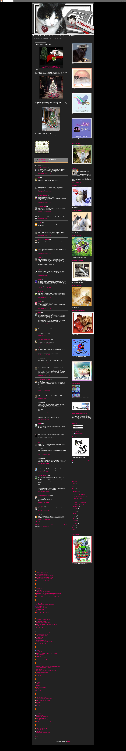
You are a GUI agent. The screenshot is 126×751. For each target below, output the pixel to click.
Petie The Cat (39, 694)
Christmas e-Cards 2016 (69, 35)
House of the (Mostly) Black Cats (43, 643)
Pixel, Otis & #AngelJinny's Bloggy (43, 700)
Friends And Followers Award (80, 502)
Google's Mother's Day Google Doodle (43, 732)
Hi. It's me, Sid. (38, 713)
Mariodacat (81, 170)
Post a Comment (39, 521)
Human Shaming (39, 588)
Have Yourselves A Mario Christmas (81, 494)
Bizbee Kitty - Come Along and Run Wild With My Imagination (48, 593)
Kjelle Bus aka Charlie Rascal (44, 495)
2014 (74, 488)
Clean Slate (76, 493)
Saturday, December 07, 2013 (44, 454)
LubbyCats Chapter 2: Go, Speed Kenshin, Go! (44, 578)
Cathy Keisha (40, 506)
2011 (74, 527)
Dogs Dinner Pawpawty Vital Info (42, 688)
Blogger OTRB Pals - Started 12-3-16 (42, 38)
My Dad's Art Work (42, 35)
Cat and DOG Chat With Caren (44, 379)
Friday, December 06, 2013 (43, 419)
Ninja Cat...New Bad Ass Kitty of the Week (43, 726)
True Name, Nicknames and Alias (42, 572)
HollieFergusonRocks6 (41, 640)
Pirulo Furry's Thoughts (41, 697)
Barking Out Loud (39, 587)
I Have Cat (38, 650)
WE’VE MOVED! (39, 651)
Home (34, 35)
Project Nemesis (39, 638)
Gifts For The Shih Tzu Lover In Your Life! (43, 667)
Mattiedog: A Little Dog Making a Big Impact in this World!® (48, 666)
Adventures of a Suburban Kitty (42, 580)
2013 (74, 490)
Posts (75, 425)
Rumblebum (38, 705)
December (76, 491)
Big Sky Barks (39, 590)
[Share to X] (53, 159)
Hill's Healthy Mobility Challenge (41, 581)
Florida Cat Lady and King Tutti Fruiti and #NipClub (46, 624)
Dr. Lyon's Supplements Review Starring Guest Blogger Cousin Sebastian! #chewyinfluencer (52, 722)
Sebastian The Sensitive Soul (42, 709)
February (76, 521)
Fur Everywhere (41, 347)
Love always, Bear (40, 663)
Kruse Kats (38, 656)
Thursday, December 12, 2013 (44, 519)
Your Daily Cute (39, 731)
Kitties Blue (40, 366)
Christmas (40, 161)
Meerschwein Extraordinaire (42, 672)
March (75, 520)
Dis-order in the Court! (40, 585)
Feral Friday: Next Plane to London (42, 716)
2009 (74, 530)
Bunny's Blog (39, 603)
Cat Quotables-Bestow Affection (41, 710)
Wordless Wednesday (40, 729)
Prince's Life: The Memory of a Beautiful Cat (44, 698)
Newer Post (37, 524)
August (75, 511)
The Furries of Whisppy (42, 195)
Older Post (65, 524)
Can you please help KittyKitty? (41, 695)
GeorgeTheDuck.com (40, 627)
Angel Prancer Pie (41, 327)
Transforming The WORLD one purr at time (43, 619)
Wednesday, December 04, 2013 (44, 173)
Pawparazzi (38, 683)
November (76, 506)
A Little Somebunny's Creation (42, 574)
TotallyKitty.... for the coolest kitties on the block (46, 725)
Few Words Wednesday (79, 504)
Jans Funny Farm (41, 467)
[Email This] (50, 159)
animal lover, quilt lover (42, 167)
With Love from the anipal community (42, 680)
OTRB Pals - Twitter (57, 38)
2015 (74, 486)
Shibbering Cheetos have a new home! (43, 622)
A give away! (38, 706)
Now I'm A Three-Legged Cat (42, 675)
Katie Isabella (40, 269)
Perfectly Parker (39, 690)
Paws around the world (41, 687)
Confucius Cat (39, 618)
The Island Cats (41, 291)
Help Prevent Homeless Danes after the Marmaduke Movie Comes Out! (48, 601)
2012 (74, 525)
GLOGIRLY (40, 301)
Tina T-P (39, 312)
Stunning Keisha (39, 715)
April (75, 518)
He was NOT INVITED (40, 648)
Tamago (39, 423)
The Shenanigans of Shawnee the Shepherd (45, 721)
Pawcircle (38, 685)
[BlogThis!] (51, 159)
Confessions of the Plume (41, 616)
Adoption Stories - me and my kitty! (42, 719)
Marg (39, 177)
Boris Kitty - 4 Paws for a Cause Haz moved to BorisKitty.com (49, 596)
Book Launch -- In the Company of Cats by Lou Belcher (46, 670)
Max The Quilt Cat (39, 669)
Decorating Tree (45, 161)
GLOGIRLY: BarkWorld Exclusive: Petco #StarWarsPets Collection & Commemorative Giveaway (53, 597)
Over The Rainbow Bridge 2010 (42, 679)
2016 (74, 484)
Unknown (40, 222)
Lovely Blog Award (78, 498)
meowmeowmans (41, 394)
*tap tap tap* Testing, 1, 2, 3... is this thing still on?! (45, 594)
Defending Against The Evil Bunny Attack (43, 591)
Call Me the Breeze (40, 609)
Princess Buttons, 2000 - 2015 (41, 607)
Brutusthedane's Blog (40, 600)
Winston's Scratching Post (41, 728)
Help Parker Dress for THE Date (42, 657)
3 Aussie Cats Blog (77, 420)
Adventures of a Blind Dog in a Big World (44, 577)
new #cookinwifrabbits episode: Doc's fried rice (44, 575)
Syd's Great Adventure (41, 718)
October (76, 508)
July (75, 513)
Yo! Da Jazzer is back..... (40, 654)
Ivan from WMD (41, 185)
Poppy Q (38, 702)
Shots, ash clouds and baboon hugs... (42, 673)
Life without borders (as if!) (41, 659)
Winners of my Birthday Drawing (41, 635)
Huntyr (37, 647)
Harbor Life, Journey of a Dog (42, 634)
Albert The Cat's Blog (40, 584)
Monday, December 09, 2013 (43, 502)
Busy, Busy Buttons (40, 606)
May (75, 516)
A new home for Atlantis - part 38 (41, 660)
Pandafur (38, 682)
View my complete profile (77, 182)
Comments (76, 427)
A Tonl (39, 514)
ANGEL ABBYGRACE (42, 215)
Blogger (68, 741)
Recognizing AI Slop (39, 610)
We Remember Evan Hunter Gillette (42, 644)
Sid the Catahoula (39, 712)
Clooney (39, 257)
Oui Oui (39, 279)
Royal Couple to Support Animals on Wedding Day (45, 604)
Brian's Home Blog (42, 206)
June (75, 515)
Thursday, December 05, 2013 (44, 323)
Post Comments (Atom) (44, 526)
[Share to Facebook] (54, 159)
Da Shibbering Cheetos (41, 621)
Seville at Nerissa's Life (43, 475)
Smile (37, 664)
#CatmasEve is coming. (40, 628)
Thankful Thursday (39, 625)
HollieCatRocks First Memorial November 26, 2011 (45, 641)
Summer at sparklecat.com (43, 239)
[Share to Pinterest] (55, 159)
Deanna (39, 247)
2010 (74, 529)
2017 (74, 483)
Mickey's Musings (41, 442)
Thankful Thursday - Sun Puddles (81, 496)
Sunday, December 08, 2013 (43, 463)
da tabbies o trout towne (43, 230)
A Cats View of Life (40, 571)
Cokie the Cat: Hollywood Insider (43, 612)
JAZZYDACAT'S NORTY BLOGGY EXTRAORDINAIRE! (47, 653)
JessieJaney (40, 433)
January (76, 523)
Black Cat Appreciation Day (41, 613)
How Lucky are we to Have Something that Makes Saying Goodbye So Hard (49, 632)
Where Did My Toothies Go (55, 35)
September (76, 510)
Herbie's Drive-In (39, 637)
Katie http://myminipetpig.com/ (44, 339)
